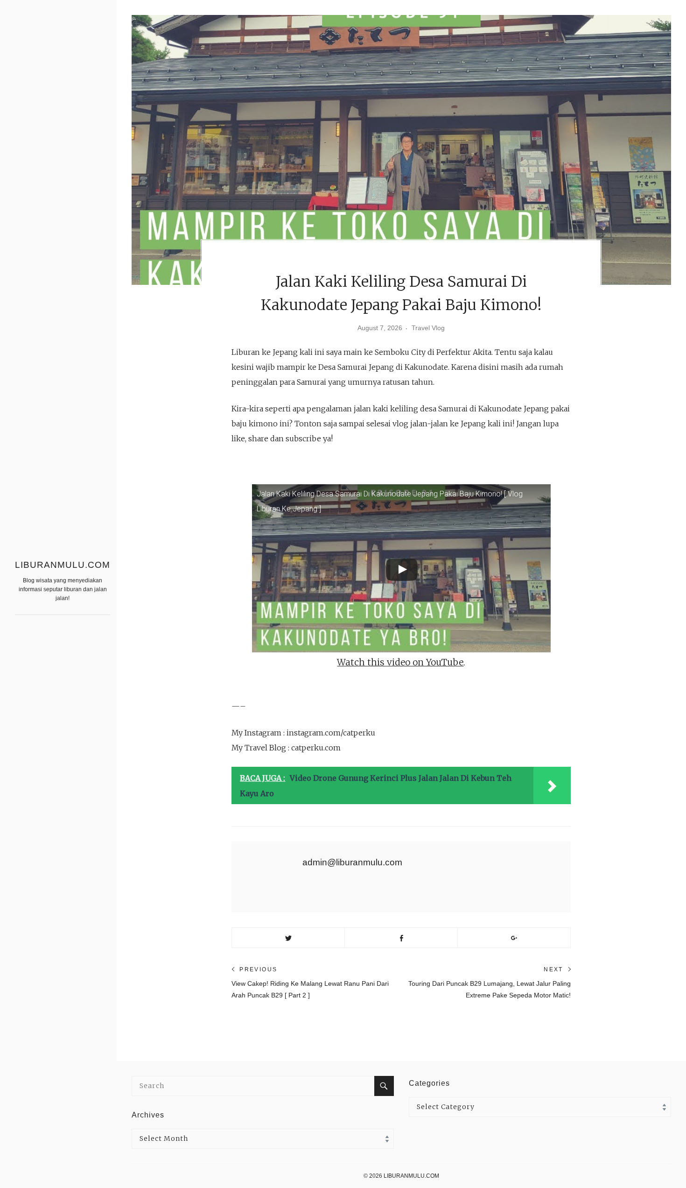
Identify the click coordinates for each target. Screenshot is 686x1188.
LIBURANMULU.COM (62, 565)
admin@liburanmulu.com (352, 862)
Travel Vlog (428, 328)
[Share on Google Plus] (514, 938)
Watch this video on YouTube (400, 662)
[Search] (384, 1086)
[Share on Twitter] (288, 938)
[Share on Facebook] (401, 938)
